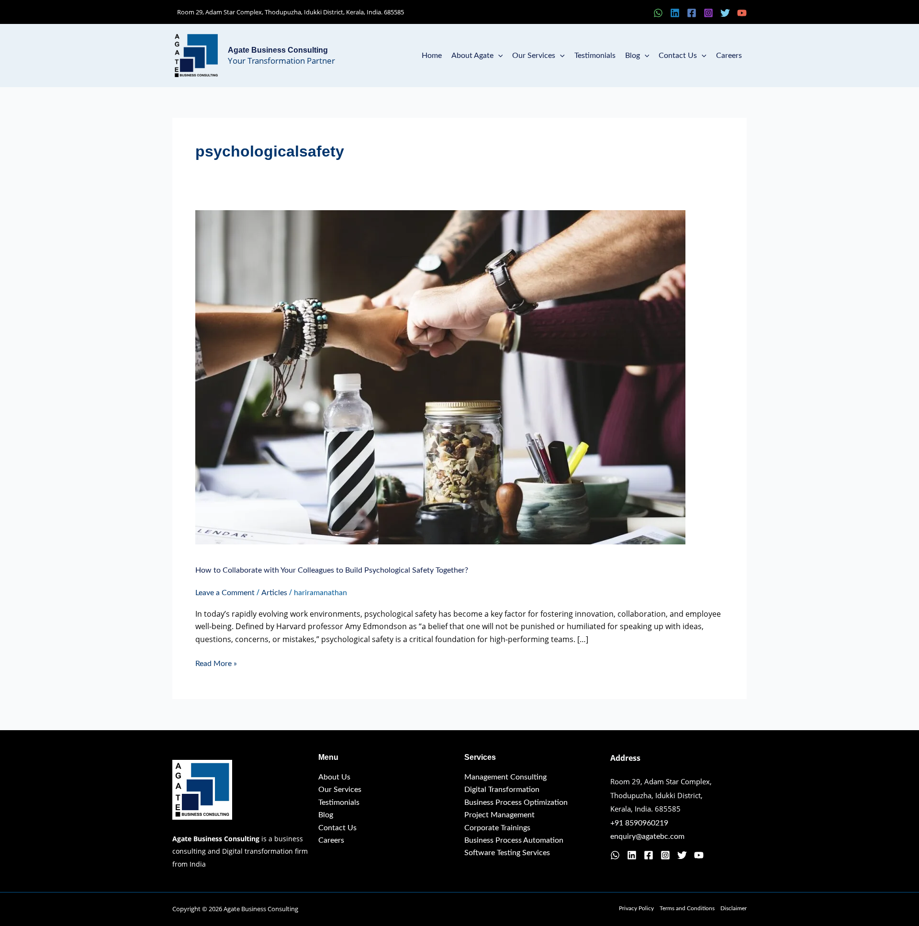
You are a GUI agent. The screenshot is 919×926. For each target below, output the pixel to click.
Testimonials (595, 55)
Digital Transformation (501, 789)
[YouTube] (742, 13)
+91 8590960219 (639, 823)
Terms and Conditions (687, 908)
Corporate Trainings (497, 828)
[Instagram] (708, 13)
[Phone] (641, 13)
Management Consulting (505, 777)
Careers (729, 55)
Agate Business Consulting (278, 50)
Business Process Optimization (516, 802)
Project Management (499, 815)
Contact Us (678, 55)
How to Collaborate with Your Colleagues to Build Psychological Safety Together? (331, 570)
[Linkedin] (675, 13)
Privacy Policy (636, 908)
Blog (632, 55)
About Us (334, 777)
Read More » (216, 662)
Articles (274, 593)
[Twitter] (725, 13)
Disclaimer (733, 908)
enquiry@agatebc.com (647, 836)
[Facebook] (691, 13)
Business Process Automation (513, 840)
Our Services (533, 55)
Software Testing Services (507, 853)
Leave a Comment (225, 593)
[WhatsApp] (658, 13)
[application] (498, 55)
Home (432, 55)
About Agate (472, 55)
